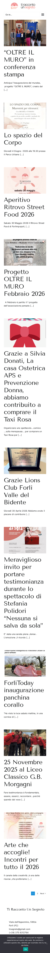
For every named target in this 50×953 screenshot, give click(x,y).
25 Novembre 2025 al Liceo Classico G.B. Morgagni (23, 773)
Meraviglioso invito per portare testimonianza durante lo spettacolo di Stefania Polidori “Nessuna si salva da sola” (24, 592)
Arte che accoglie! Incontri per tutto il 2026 (21, 856)
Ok (25, 949)
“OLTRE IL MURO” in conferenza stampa (19, 63)
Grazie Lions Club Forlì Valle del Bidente (22, 491)
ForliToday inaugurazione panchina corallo (24, 693)
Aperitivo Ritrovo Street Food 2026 (24, 207)
